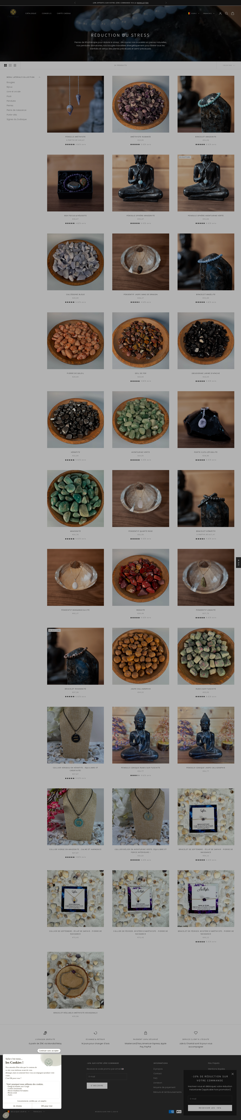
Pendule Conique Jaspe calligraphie (205, 768)
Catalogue (31, 13)
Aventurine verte (141, 452)
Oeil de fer (141, 373)
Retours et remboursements (167, 1092)
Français (207, 13)
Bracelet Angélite (205, 294)
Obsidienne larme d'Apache (206, 373)
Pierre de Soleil (75, 373)
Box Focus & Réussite (75, 216)
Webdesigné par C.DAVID (106, 1112)
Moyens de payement (164, 1087)
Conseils (46, 13)
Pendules (11, 100)
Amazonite (75, 531)
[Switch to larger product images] (5, 65)
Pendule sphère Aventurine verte (206, 216)
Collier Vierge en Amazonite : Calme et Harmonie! (75, 849)
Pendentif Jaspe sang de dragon (141, 294)
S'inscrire (97, 1085)
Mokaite (141, 610)
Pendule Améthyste (75, 137)
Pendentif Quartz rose (141, 531)
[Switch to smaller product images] (10, 65)
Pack (9, 96)
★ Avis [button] (238, 562)
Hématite (75, 452)
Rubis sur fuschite (206, 689)
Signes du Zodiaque (17, 119)
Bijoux (9, 87)
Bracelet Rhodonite (75, 689)
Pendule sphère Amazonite (141, 216)
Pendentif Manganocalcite (75, 610)
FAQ (155, 1078)
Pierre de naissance (16, 110)
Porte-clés (12, 114)
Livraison (157, 1082)
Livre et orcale (14, 91)
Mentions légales (216, 1069)
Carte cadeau (64, 13)
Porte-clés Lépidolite (206, 452)
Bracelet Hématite (206, 531)
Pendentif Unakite (206, 610)
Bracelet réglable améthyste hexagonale (76, 1013)
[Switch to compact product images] (15, 65)
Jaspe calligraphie (141, 689)
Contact (157, 1073)
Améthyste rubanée (141, 137)
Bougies (11, 82)
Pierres (10, 105)
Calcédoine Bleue (75, 294)
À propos (158, 1069)
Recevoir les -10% (210, 1108)
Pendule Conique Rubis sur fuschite (140, 768)
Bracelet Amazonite (205, 137)
